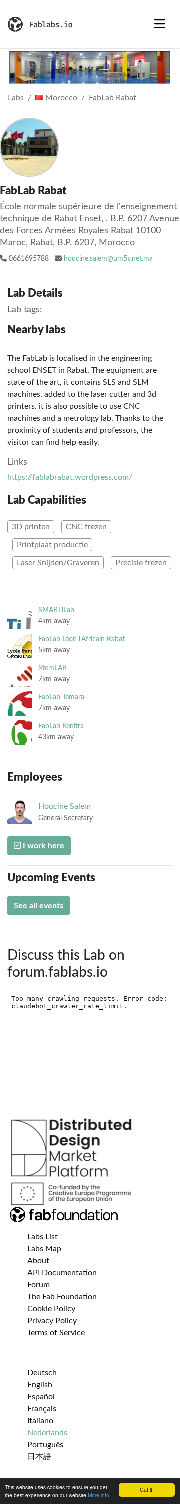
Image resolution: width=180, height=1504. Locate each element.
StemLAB (52, 668)
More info (99, 1495)
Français (42, 1409)
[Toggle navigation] (160, 24)
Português (46, 1445)
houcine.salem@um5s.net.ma (108, 258)
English (40, 1385)
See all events (39, 905)
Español (41, 1397)
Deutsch (42, 1373)
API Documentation (62, 1273)
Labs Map (45, 1249)
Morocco (61, 98)
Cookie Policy (52, 1309)
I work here (42, 846)
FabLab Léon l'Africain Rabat (81, 639)
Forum (39, 1285)
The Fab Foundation (62, 1297)
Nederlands (48, 1433)
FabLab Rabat (112, 98)
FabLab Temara (61, 697)
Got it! (147, 1489)
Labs (16, 98)
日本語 (40, 1457)
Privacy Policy (52, 1321)
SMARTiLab (56, 610)
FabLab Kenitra (61, 726)
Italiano (41, 1421)
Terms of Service (56, 1333)
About (39, 1261)
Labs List (43, 1237)
